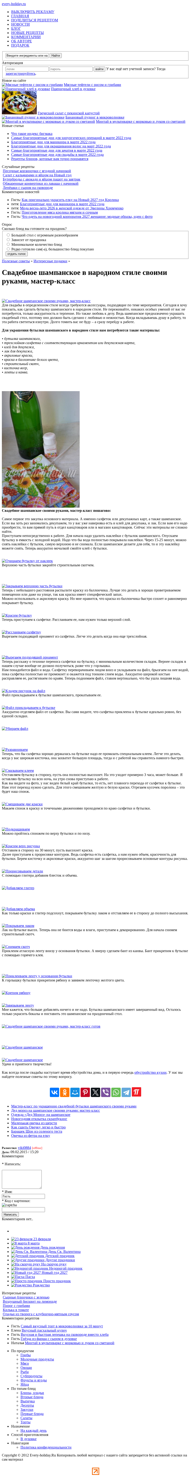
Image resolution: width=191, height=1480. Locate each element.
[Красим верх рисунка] (21, 846)
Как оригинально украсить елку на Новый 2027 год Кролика (70, 200)
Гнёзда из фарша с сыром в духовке (49, 1339)
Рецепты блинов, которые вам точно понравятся (49, 159)
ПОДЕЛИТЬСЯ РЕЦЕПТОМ (34, 20)
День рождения (52, 1247)
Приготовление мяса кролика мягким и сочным (60, 212)
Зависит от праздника (28, 240)
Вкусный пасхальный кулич (44, 1330)
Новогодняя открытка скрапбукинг (39, 1119)
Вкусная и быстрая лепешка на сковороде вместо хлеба (65, 1334)
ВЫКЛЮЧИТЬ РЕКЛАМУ (32, 12)
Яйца (24, 1384)
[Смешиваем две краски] (22, 804)
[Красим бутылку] (17, 615)
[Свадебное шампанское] (22, 1047)
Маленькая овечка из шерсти (34, 1123)
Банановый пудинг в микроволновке (94, 117)
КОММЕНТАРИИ (26, 37)
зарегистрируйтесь (20, 73)
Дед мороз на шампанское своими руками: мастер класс (55, 1110)
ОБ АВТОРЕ (21, 41)
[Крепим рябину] (16, 993)
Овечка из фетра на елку (30, 1136)
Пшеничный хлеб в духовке (73, 89)
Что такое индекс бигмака (31, 134)
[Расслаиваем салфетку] (21, 632)
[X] (95, 1092)
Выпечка (27, 1401)
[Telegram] (126, 1092)
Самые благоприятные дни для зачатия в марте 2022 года (56, 150)
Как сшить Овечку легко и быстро (38, 1127)
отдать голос (16, 254)
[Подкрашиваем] (16, 829)
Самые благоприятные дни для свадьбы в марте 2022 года (57, 155)
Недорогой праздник (65, 1268)
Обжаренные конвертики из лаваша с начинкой (40, 183)
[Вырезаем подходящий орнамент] (30, 657)
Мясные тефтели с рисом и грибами (92, 85)
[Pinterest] (85, 1092)
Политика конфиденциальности (46, 1447)
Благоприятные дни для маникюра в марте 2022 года (53, 142)
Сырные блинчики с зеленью (26, 1297)
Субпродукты (31, 1376)
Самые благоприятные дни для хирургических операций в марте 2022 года (71, 138)
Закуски (26, 1410)
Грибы (25, 1355)
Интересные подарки (50, 261)
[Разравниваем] (15, 750)
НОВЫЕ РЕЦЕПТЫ (27, 33)
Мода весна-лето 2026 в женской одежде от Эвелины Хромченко (71, 208)
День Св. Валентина (64, 1252)
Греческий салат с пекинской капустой (69, 113)
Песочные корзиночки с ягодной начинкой (37, 171)
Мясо (24, 1363)
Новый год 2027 (54, 1273)
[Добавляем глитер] (18, 888)
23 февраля (41, 1239)
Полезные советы (16, 261)
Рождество (41, 1285)
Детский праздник (59, 1256)
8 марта (33, 1243)
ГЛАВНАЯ (20, 16)
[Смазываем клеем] (18, 770)
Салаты (26, 1418)
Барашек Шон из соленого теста (36, 1131)
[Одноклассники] (64, 1092)
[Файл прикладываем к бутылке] (28, 708)
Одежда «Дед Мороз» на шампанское (40, 1115)
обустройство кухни (150, 1072)
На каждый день (33, 1430)
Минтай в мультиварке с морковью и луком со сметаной (140, 121)
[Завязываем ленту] (18, 1005)
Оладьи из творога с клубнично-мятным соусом (41, 1314)
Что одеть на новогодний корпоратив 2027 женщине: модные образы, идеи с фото (87, 217)
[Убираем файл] (15, 729)
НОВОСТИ (20, 24)
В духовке (28, 1439)
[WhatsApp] (116, 1092)
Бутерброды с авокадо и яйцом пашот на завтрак (41, 179)
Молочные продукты (37, 1359)
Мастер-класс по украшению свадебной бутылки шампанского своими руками (73, 1106)
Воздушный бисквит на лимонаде (30, 1301)
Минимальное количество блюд (36, 244)
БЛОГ (16, 29)
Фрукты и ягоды (33, 1380)
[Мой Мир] (75, 1092)
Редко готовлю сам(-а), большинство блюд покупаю (52, 249)
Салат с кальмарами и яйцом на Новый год (37, 175)
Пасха (29, 1277)
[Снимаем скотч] (16, 947)
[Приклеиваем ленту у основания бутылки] (37, 976)
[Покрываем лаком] (18, 926)
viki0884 (24, 1148)
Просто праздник (56, 1281)
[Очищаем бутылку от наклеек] (27, 561)
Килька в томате (16, 1310)
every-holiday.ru (14, 4)
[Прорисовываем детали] (22, 871)
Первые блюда (32, 1414)
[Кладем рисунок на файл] (23, 691)
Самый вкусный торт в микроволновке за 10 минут (62, 1326)
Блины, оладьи (32, 1393)
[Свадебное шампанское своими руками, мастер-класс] (46, 301)
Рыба (24, 1372)
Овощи (26, 1368)
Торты (25, 1422)
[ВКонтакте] (54, 1092)
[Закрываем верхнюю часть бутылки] (32, 586)
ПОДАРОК (20, 45)
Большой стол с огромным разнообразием (44, 235)
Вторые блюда (31, 1397)
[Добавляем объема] (18, 909)
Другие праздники (59, 1260)
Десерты (27, 1405)
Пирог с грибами (16, 1306)
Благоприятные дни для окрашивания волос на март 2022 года (61, 146)
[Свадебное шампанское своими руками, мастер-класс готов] (51, 1026)
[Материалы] (41, 506)
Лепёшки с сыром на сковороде (28, 188)
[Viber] (105, 1092)
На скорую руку (53, 1264)
